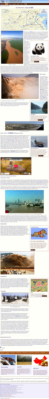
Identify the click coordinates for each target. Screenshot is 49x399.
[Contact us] (26, 4)
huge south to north (7, 342)
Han (1, 184)
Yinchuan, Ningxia (43, 37)
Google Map (18, 352)
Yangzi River (25, 352)
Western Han (10, 139)
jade (1, 145)
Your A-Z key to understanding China (37, 241)
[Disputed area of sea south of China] (39, 147)
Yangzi (26, 33)
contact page (46, 378)
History (18, 4)
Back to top (3, 347)
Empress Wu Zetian (38, 295)
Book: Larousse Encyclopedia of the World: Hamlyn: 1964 (11, 389)
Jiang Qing (6, 152)
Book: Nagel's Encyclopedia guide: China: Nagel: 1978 (7, 390)
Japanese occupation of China (7, 182)
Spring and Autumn (16, 70)
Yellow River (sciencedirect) (7, 395)
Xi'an (10, 216)
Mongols (17, 329)
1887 (23, 179)
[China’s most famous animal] (39, 55)
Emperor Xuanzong (4, 313)
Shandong (42, 39)
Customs (2, 353)
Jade (41, 91)
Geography (13, 352)
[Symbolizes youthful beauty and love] (39, 291)
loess (25, 46)
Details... (33, 249)
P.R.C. (22, 4)
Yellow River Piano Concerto (5, 151)
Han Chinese (24, 329)
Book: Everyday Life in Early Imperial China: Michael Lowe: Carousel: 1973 (10, 387)
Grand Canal (38, 343)
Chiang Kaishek (39, 181)
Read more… (37, 61)
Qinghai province (42, 33)
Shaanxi (38, 38)
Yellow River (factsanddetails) (7, 394)
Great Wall (31, 352)
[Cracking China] (39, 239)
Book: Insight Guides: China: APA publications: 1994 (7, 388)
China (6, 4)
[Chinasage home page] (2, 1)
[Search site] (25, 4)
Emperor (42, 94)
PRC (9, 226)
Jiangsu (24, 186)
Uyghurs (14, 329)
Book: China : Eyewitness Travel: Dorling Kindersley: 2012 (8, 385)
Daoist (11, 219)
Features (3, 5)
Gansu (26, 53)
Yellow (25, 47)
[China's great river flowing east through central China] (39, 113)
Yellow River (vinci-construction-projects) (9, 396)
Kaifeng (16, 137)
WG (39, 31)
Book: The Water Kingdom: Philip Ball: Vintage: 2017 (7, 392)
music (14, 150)
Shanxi (28, 39)
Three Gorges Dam (20, 344)
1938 (20, 181)
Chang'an (41, 215)
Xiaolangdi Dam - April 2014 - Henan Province (9, 393)
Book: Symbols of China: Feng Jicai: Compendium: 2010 (7, 391)
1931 (11, 179)
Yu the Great (30, 72)
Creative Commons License (16, 306)
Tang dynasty (42, 95)
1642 (28, 182)
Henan (31, 39)
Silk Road (43, 352)
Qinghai (34, 342)
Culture (9, 4)
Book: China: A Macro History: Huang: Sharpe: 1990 (7, 386)
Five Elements (11, 327)
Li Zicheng (13, 183)
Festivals (7, 353)
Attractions (2, 352)
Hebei (7, 102)
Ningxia (15, 64)
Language (14, 4)
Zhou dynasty (14, 141)
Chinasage (2, 4)
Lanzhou (29, 36)
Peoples (7, 352)
